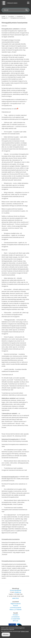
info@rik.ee (17, 592)
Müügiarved (5, 18)
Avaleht (3, 16)
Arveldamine (20, 16)
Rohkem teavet (25, 631)
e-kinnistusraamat (15, 607)
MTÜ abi (15, 621)
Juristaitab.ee (15, 617)
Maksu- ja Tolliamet (15, 609)
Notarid (15, 605)
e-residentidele (15, 619)
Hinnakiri (15, 615)
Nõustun (5, 634)
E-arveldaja (11, 16)
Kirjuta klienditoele (15, 590)
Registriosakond (15, 603)
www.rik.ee (15, 598)
